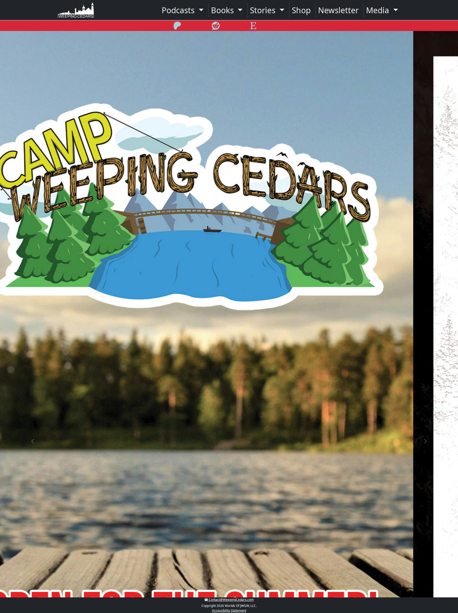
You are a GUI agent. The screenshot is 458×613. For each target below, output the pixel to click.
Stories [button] (264, 10)
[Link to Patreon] (177, 27)
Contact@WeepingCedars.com (231, 599)
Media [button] (378, 10)
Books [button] (223, 10)
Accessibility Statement (229, 610)
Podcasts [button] (179, 10)
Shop (301, 10)
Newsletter (338, 10)
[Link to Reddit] (216, 27)
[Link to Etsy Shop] (253, 27)
